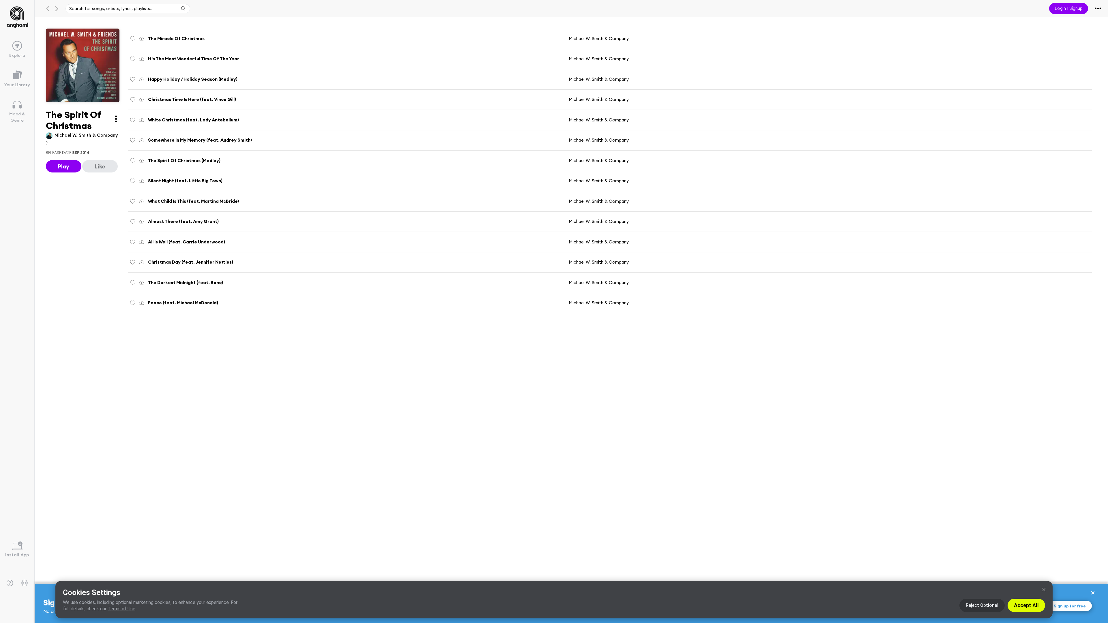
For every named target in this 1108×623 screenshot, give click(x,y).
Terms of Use (121, 608)
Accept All (1026, 605)
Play (63, 166)
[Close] (1044, 590)
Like (100, 166)
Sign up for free (1070, 606)
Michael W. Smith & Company (599, 38)
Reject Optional (982, 605)
